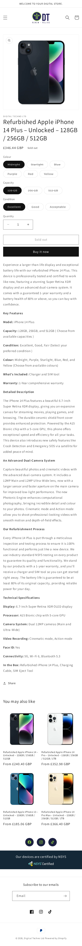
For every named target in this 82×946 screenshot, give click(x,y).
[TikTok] (52, 842)
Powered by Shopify (56, 938)
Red (33, 175)
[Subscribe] (65, 896)
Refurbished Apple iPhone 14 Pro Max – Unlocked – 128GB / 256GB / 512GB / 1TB (58, 815)
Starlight (39, 165)
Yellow (51, 175)
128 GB (15, 191)
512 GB (55, 191)
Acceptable (60, 208)
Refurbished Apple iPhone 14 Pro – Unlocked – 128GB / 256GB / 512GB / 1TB (59, 755)
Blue (59, 165)
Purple (15, 175)
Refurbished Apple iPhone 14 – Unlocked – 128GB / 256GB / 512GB (20, 755)
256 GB (35, 191)
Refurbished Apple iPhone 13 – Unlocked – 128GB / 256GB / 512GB (20, 815)
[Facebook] (29, 842)
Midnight (16, 165)
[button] (5, 17)
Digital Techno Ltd (34, 938)
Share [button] (12, 683)
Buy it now (41, 252)
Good (38, 208)
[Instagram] (41, 842)
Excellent (16, 208)
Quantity (8, 216)
